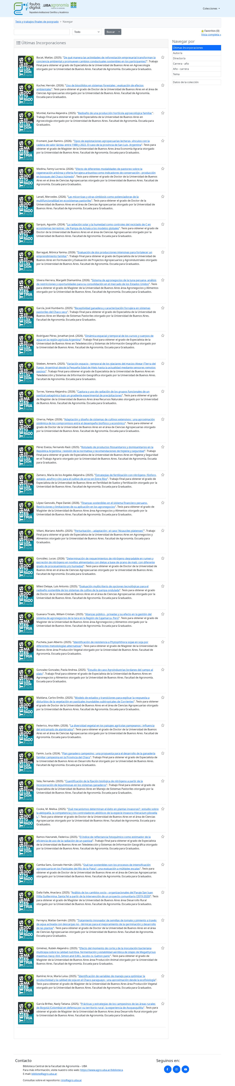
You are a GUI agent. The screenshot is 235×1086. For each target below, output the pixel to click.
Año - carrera (181, 69)
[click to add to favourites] (162, 57)
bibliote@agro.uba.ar (44, 1074)
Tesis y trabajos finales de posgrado (37, 21)
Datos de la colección (186, 82)
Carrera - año (181, 63)
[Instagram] (176, 1069)
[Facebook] (168, 1069)
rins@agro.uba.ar (71, 1080)
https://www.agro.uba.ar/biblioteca (101, 1070)
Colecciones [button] (210, 8)
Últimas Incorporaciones (188, 48)
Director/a (179, 58)
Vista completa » (211, 34)
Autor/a (177, 53)
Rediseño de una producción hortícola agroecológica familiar (115, 113)
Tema (176, 74)
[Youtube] (185, 1069)
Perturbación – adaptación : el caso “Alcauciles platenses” (109, 531)
